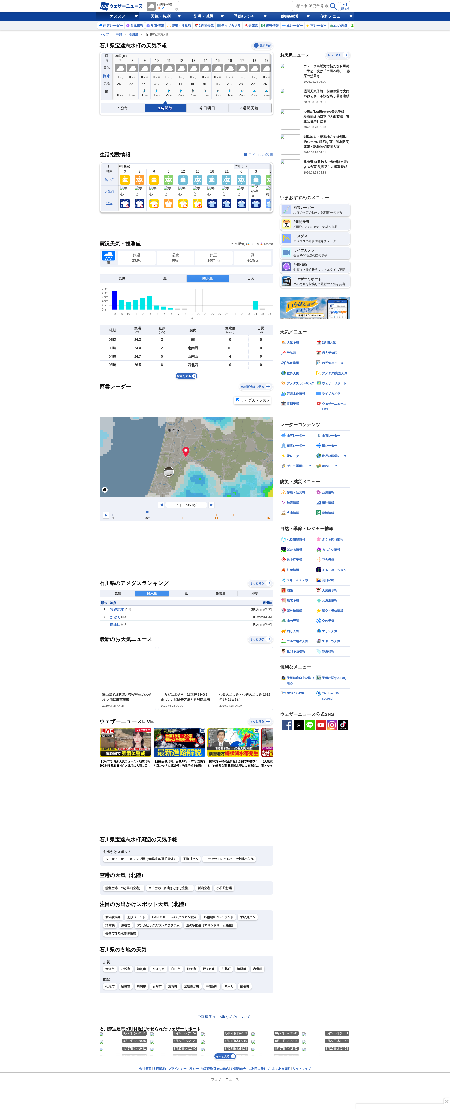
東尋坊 (125, 925)
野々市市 (209, 969)
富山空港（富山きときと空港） (170, 888)
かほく (115, 617)
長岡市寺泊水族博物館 (120, 933)
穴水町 (229, 986)
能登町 (244, 986)
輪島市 (125, 986)
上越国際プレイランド (218, 917)
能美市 (191, 969)
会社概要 (145, 1068)
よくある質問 (281, 1068)
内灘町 (257, 969)
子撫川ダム (190, 859)
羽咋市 (157, 986)
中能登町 (212, 986)
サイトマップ (302, 1068)
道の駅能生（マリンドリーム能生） (210, 925)
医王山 (115, 624)
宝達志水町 (191, 986)
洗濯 (109, 203)
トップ (104, 34)
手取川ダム (247, 917)
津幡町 (241, 969)
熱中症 (109, 179)
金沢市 (110, 969)
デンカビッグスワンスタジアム (158, 925)
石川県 (133, 34)
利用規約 (160, 1068)
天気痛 (109, 191)
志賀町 (172, 986)
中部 (119, 34)
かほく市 (159, 969)
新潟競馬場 (113, 917)
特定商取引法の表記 (215, 1068)
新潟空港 (204, 888)
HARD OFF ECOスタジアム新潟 (174, 917)
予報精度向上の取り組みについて (224, 1017)
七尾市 (110, 986)
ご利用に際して (259, 1068)
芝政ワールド (136, 917)
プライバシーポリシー (183, 1068)
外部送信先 (238, 1068)
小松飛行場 (224, 888)
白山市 (175, 969)
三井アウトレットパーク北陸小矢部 (229, 859)
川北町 (226, 969)
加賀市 (141, 969)
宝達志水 (117, 609)
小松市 (125, 969)
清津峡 (110, 925)
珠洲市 (141, 986)
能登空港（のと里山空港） (123, 888)
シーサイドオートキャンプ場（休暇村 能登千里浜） (140, 859)
